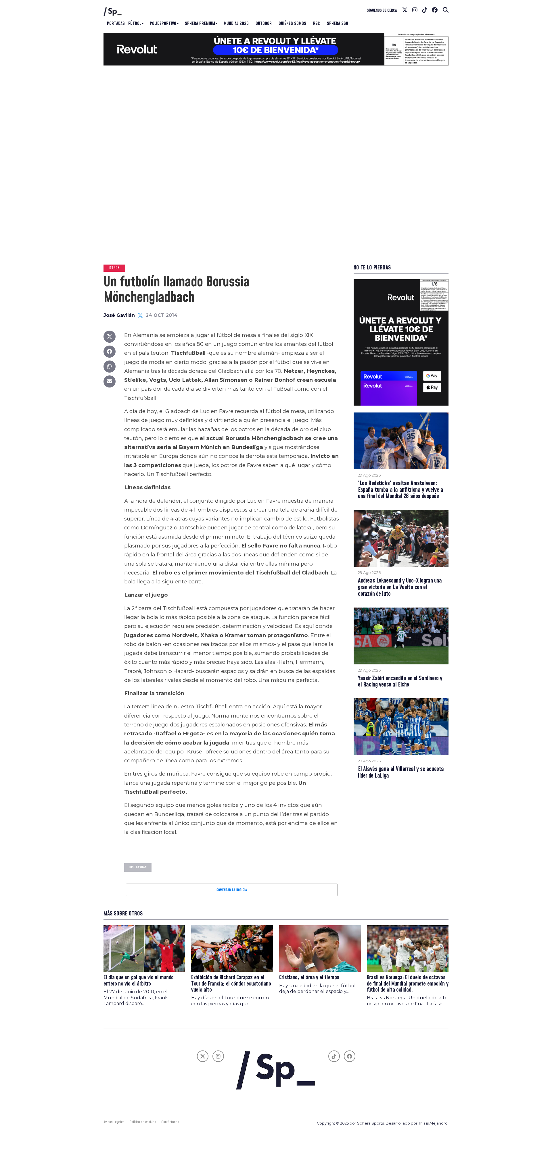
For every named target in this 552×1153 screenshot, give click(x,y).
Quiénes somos (292, 23)
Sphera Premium (200, 23)
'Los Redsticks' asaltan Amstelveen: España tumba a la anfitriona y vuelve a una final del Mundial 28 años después (400, 490)
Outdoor (264, 23)
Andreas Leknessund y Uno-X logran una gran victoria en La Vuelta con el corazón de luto (400, 587)
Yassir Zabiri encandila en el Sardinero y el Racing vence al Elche (400, 682)
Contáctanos (170, 1122)
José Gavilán (119, 315)
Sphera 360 (337, 23)
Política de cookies (143, 1122)
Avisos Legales (113, 1122)
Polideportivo (163, 23)
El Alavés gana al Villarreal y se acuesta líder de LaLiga (401, 772)
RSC (316, 23)
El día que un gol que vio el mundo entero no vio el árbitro (138, 981)
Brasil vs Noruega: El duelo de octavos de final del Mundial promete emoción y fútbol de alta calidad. (407, 984)
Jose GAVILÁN (138, 867)
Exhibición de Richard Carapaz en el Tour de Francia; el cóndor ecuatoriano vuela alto (231, 984)
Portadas (116, 23)
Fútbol (134, 23)
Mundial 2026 (236, 23)
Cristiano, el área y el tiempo (309, 978)
